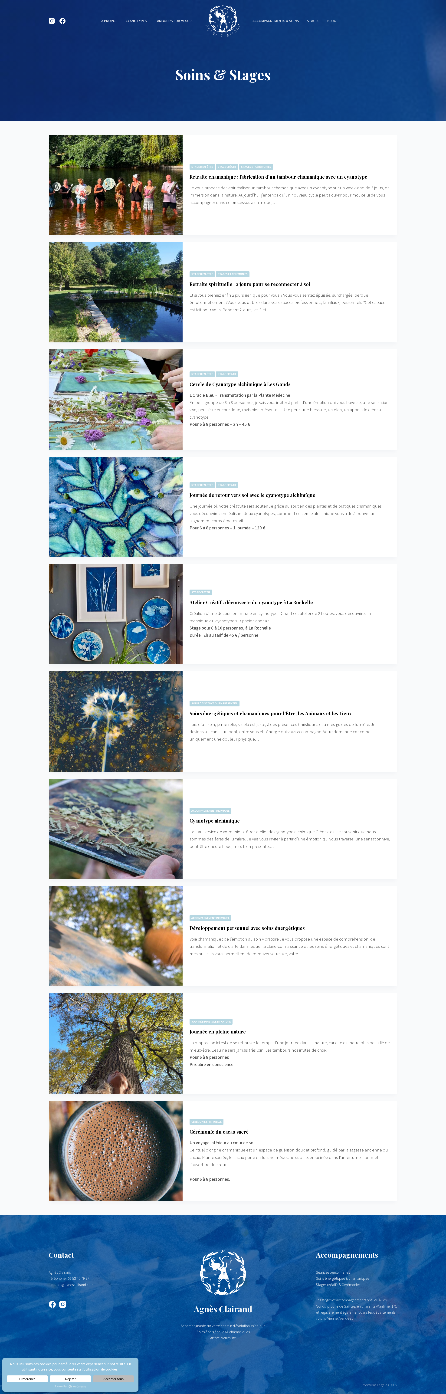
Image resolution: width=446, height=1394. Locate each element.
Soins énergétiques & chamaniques (342, 1278)
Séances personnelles (333, 1272)
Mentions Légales (376, 1385)
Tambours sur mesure (174, 20)
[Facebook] (62, 21)
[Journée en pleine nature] (116, 1043)
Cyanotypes (136, 20)
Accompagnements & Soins (276, 20)
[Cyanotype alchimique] (116, 829)
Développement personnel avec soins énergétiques (247, 928)
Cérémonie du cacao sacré (219, 1131)
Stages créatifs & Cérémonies (338, 1284)
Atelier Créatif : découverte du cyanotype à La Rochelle (251, 602)
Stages (313, 20)
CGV (394, 1385)
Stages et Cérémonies (256, 167)
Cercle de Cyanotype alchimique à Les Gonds (240, 384)
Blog (331, 20)
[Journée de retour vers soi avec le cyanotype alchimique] (116, 507)
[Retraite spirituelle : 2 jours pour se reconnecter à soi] (116, 292)
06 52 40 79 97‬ (78, 1278)
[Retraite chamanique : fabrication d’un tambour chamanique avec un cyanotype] (116, 185)
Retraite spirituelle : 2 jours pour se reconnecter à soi (250, 284)
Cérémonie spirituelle (206, 1122)
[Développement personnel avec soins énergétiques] (116, 936)
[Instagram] (52, 21)
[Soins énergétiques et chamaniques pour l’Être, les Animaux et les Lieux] (116, 721)
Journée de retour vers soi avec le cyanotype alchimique (252, 495)
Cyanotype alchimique (215, 820)
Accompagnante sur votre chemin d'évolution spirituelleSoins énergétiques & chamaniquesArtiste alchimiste (223, 1332)
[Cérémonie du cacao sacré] (116, 1151)
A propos (109, 20)
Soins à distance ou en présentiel (214, 703)
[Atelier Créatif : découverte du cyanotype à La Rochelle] (116, 614)
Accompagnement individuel (210, 811)
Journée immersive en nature (211, 1022)
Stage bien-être (202, 167)
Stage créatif (227, 167)
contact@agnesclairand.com (71, 1284)
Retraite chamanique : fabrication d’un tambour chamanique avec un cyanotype (278, 177)
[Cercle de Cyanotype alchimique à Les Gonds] (116, 399)
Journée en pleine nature (218, 1031)
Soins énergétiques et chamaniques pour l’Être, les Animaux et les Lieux (271, 713)
